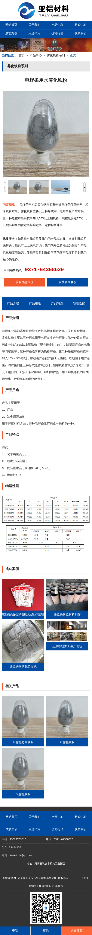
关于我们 (34, 25)
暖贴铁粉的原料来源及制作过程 (23, 614)
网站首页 (11, 25)
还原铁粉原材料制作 (67, 614)
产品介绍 (13, 303)
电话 (15, 930)
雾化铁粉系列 (56, 55)
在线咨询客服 (68, 282)
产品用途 (35, 303)
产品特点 (57, 303)
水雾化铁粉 (67, 742)
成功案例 (11, 33)
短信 (46, 930)
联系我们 (80, 33)
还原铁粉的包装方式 (23, 666)
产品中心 (57, 25)
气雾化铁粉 (23, 794)
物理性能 (79, 303)
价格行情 (57, 33)
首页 (22, 55)
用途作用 (34, 33)
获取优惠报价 (24, 282)
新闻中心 (80, 25)
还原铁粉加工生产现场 (67, 646)
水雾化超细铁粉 (23, 742)
